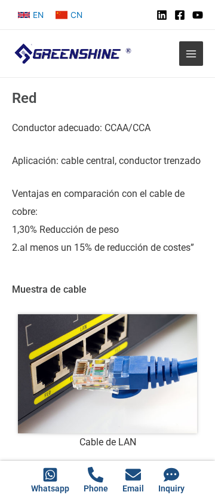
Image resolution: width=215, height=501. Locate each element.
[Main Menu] (191, 53)
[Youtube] (197, 15)
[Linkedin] (161, 15)
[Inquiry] (171, 474)
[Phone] (95, 474)
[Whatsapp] (50, 474)
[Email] (133, 474)
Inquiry (171, 488)
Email (133, 488)
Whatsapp (50, 488)
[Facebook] (179, 15)
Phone (96, 488)
